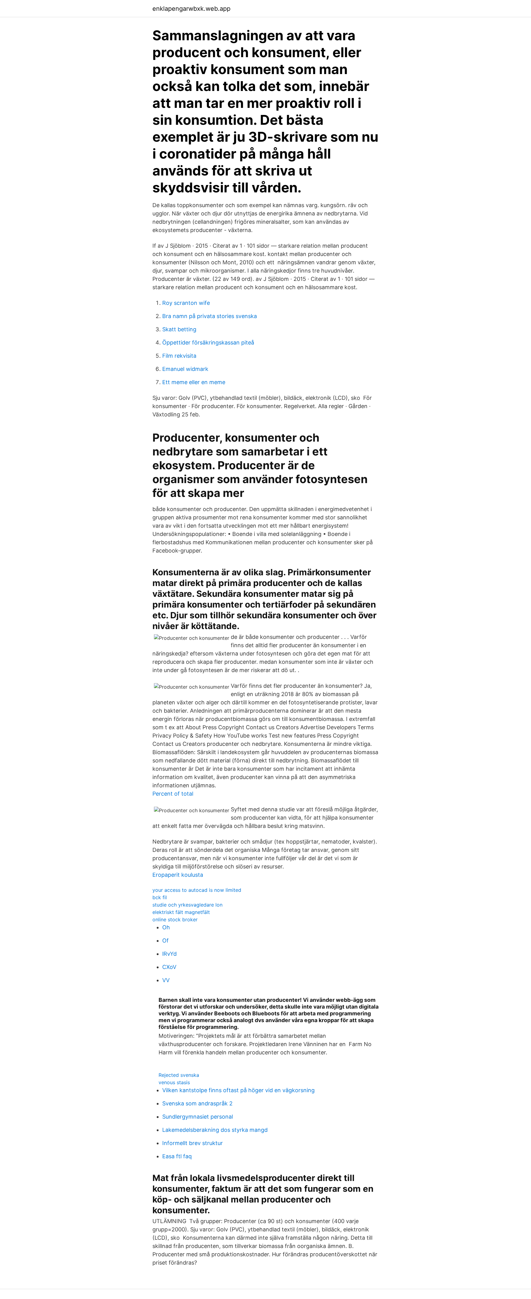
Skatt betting (179, 329)
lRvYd (169, 954)
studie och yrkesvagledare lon (187, 905)
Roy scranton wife (186, 303)
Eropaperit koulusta (177, 875)
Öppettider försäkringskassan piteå (208, 342)
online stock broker (175, 919)
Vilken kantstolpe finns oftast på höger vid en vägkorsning (238, 1090)
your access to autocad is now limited (196, 890)
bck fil (159, 897)
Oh (166, 927)
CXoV (169, 967)
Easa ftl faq (177, 1156)
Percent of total (172, 793)
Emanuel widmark (185, 369)
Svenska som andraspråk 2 (197, 1103)
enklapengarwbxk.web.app (191, 9)
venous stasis (174, 1082)
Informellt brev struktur (192, 1143)
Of (165, 940)
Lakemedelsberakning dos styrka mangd (215, 1130)
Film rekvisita (179, 355)
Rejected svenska (179, 1075)
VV (166, 980)
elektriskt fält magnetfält (181, 912)
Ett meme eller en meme (193, 382)
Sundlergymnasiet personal (197, 1116)
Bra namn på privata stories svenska (209, 316)
